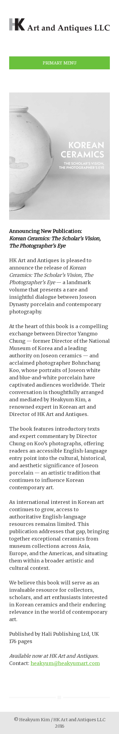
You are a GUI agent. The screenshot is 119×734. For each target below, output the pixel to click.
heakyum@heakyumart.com (65, 663)
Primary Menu (60, 62)
